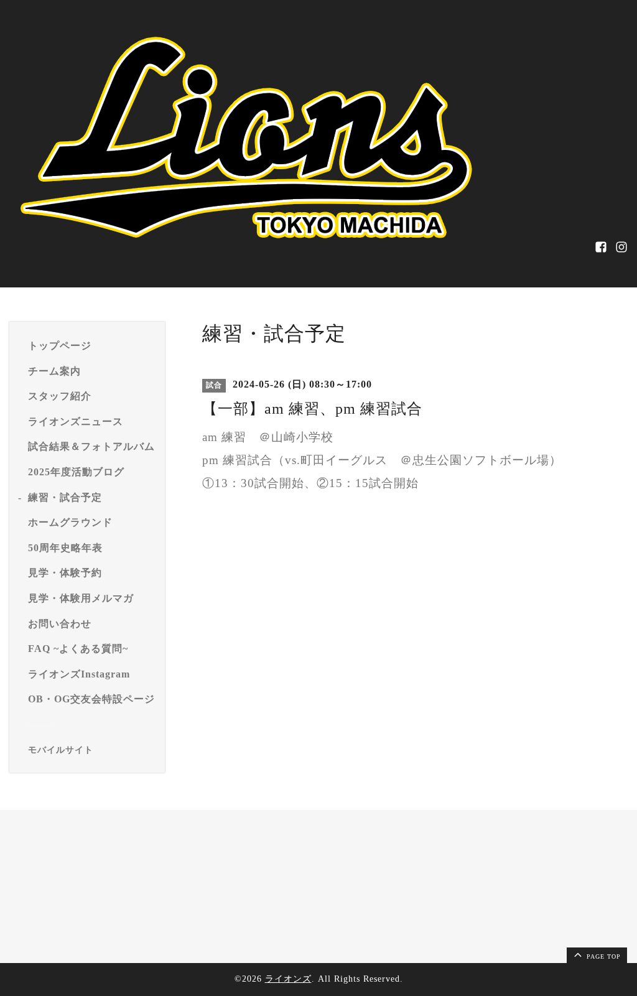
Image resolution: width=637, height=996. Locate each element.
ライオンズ (288, 979)
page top (602, 956)
